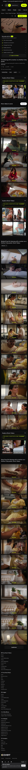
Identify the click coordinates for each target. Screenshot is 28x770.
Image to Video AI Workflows (6, 715)
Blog (2, 745)
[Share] (15, 16)
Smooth (2, 682)
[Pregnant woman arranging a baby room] (14, 622)
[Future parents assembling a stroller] (14, 332)
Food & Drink (3, 663)
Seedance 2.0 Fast (4, 727)
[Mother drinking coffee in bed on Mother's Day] (14, 190)
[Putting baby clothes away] (14, 547)
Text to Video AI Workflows (6, 714)
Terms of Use (14, 758)
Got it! (23, 765)
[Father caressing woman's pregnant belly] (14, 362)
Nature (2, 654)
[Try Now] (24, 1)
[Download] (25, 120)
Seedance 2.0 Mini (4, 728)
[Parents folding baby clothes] (14, 422)
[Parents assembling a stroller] (14, 301)
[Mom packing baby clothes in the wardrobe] (14, 392)
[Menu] (2, 5)
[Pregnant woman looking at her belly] (14, 637)
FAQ (2, 746)
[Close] (26, 1)
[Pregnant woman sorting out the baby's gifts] (14, 607)
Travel (2, 664)
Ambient (2, 686)
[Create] (6, 5)
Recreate (14, 120)
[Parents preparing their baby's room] (14, 577)
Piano (2, 679)
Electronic (3, 684)
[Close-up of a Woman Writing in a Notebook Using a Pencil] (14, 286)
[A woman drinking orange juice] (14, 129)
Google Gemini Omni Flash (6, 730)
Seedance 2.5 (3, 720)
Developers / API (4, 743)
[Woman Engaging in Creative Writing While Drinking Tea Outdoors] (14, 271)
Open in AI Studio (15, 55)
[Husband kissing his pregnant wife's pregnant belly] (14, 377)
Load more (14, 647)
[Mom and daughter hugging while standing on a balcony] (14, 114)
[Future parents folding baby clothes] (14, 407)
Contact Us (3, 750)
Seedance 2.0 (3, 724)
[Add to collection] (12, 16)
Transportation (4, 666)
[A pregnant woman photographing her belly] (14, 516)
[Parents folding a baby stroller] (14, 316)
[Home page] (5, 755)
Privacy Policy (8, 758)
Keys (2, 677)
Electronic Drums (4, 676)
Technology (3, 667)
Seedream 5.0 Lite (4, 733)
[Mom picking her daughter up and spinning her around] (14, 144)
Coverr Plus (3, 742)
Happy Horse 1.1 (4, 735)
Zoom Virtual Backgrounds (6, 669)
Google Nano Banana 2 (5, 722)
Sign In (23, 5)
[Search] (9, 5)
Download (21, 16)
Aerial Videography (4, 661)
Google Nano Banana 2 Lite (6, 725)
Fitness (2, 659)
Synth (2, 674)
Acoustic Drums (4, 689)
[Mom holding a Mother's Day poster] (14, 175)
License (2, 758)
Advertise (2, 748)
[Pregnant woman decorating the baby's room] (14, 592)
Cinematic (3, 681)
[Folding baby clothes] (14, 471)
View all (25, 10)
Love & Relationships (5, 658)
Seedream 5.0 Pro (4, 732)
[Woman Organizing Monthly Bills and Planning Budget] (14, 256)
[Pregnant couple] (14, 486)
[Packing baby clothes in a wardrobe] (14, 532)
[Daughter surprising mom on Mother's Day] (14, 159)
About (2, 740)
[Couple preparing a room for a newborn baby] (14, 562)
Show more (3, 64)
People (2, 656)
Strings (2, 687)
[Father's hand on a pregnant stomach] (14, 347)
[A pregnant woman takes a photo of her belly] (14, 501)
